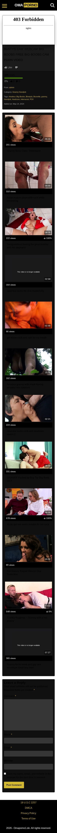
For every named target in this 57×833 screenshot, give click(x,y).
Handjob (7, 99)
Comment (10, 696)
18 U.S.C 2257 (28, 802)
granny (44, 97)
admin (11, 87)
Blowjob (29, 97)
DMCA (28, 808)
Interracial (25, 99)
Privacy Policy (28, 813)
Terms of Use (28, 818)
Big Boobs (20, 97)
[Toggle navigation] (4, 5)
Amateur (12, 97)
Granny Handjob (19, 92)
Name (8, 734)
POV (32, 99)
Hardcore (16, 99)
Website (8, 760)
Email (8, 747)
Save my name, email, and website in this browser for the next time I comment (29, 775)
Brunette (36, 97)
